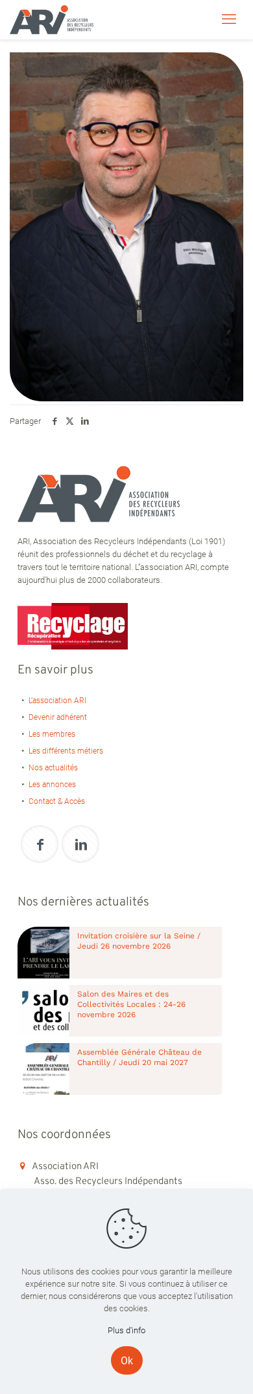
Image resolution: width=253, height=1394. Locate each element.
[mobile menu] (229, 19)
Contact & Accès (57, 801)
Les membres (52, 734)
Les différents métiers (66, 750)
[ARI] (51, 19)
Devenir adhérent (58, 717)
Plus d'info (126, 1330)
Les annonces (52, 784)
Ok (127, 1361)
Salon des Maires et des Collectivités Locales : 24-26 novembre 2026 (131, 1004)
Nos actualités (53, 767)
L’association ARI (57, 700)
